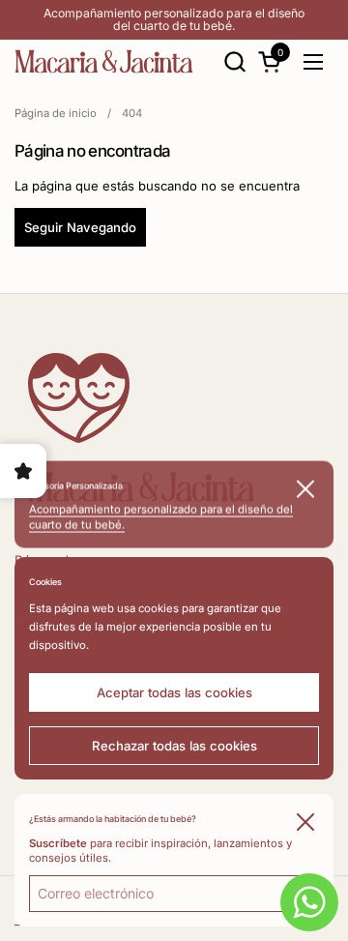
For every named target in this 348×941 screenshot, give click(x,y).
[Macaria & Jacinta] (103, 61)
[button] (234, 61)
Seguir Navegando (80, 227)
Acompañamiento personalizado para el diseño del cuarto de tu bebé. (174, 20)
